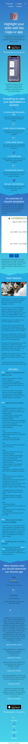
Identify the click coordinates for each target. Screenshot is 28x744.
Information (14, 720)
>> (16, 255)
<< (11, 255)
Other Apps (14, 738)
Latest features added (14, 403)
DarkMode (14, 732)
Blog (14, 726)
